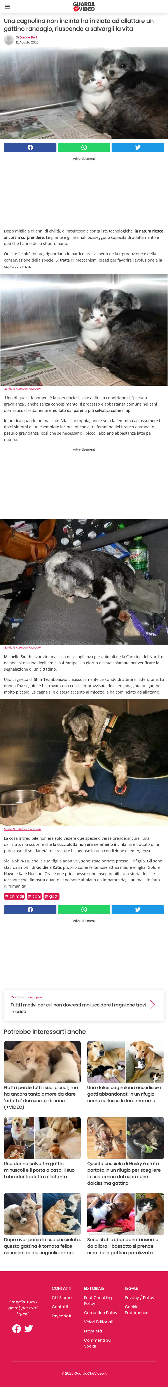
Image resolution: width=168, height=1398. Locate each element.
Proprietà (93, 1331)
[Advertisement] (84, 191)
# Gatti (51, 896)
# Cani (34, 896)
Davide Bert (28, 37)
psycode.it (62, 1316)
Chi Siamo (62, 1297)
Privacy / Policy (139, 1297)
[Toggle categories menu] (7, 6)
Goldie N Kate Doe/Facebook (22, 388)
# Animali (14, 896)
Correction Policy (100, 1312)
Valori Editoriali (98, 1322)
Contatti (60, 1307)
